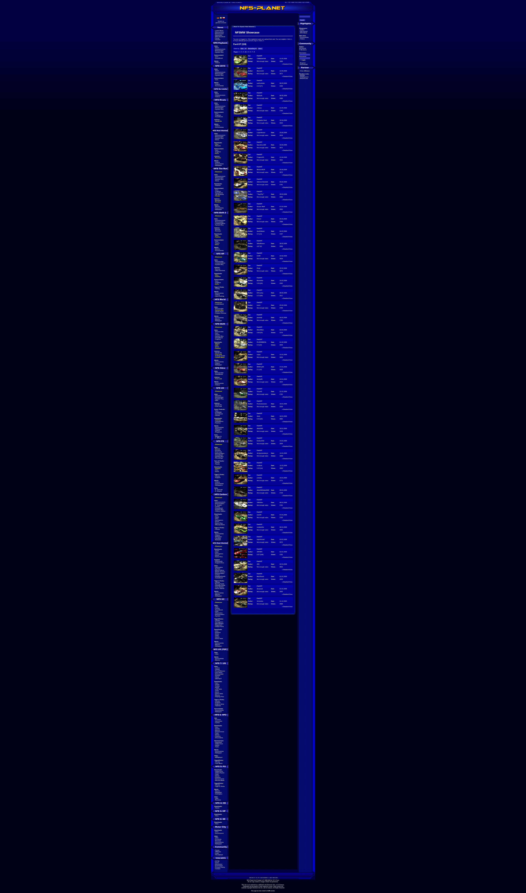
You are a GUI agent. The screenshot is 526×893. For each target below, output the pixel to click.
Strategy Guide (220, 585)
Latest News (219, 30)
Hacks (217, 637)
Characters (219, 613)
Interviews (218, 721)
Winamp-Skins (220, 524)
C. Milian (218, 438)
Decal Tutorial (219, 588)
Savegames (219, 520)
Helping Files (219, 696)
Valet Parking (219, 296)
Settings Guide (220, 355)
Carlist (217, 462)
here (289, 39)
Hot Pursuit (304, 31)
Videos (217, 62)
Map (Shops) (219, 623)
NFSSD (302, 75)
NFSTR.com (304, 78)
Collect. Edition (220, 511)
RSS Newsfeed (220, 36)
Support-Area (219, 563)
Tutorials (218, 705)
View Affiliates (305, 71)
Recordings (219, 458)
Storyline (218, 395)
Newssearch (219, 33)
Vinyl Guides (219, 587)
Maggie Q (218, 436)
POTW (217, 861)
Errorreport (219, 865)
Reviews (218, 158)
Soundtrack (219, 58)
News (217, 47)
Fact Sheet (218, 672)
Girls (216, 611)
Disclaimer (218, 864)
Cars (216, 56)
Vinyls (217, 684)
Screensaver (219, 833)
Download (218, 742)
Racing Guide (219, 584)
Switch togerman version (221, 21)
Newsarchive (219, 32)
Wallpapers (219, 485)
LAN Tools (218, 689)
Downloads (219, 561)
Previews (218, 839)
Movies (217, 206)
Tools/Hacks (219, 421)
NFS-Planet (276, 880)
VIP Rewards (219, 194)
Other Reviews (220, 270)
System (217, 569)
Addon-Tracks (219, 773)
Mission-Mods (219, 780)
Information (219, 567)
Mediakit (218, 539)
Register (303, 63)
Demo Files (219, 523)
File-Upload (219, 854)
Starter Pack (219, 311)
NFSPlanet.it (304, 77)
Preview (218, 202)
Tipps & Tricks (220, 786)
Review (217, 229)
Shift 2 (302, 30)
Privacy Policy (220, 867)
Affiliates (218, 851)
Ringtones (218, 432)
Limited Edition (220, 223)
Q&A (216, 400)
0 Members (303, 50)
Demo (217, 139)
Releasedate (219, 50)
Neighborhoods (220, 576)
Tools (217, 635)
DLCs (217, 153)
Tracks (217, 243)
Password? (304, 64)
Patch (217, 517)
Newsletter (218, 35)
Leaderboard (219, 304)
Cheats (217, 196)
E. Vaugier (218, 505)
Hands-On (218, 121)
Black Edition (219, 570)
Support (217, 477)
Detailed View (287, 64)
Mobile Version (220, 572)
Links (217, 853)
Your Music (219, 763)
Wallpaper (218, 165)
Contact (217, 868)
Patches (218, 185)
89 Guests (302, 48)
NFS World (303, 33)
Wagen (217, 343)
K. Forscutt (218, 489)
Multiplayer (219, 757)
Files (216, 144)
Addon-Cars (219, 743)
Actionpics (218, 794)
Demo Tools (219, 638)
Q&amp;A (218, 678)
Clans (217, 677)
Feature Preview (220, 313)
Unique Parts (219, 626)
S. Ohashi (218, 491)
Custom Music (220, 357)
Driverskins (219, 737)
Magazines (218, 625)
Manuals (218, 145)
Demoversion (219, 731)
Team (217, 862)
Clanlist (217, 39)
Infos (216, 607)
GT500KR (218, 412)
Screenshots (219, 85)
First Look (218, 354)
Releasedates (219, 453)
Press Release (220, 671)
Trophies (218, 115)
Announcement (220, 49)
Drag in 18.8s (219, 704)
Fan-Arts (218, 538)
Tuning (217, 288)
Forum (217, 38)
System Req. (219, 52)
